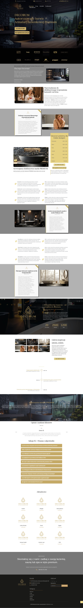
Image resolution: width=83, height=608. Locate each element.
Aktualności (32, 7)
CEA (60, 542)
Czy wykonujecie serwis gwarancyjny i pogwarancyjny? (35, 478)
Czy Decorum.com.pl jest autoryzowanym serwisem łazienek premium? (39, 445)
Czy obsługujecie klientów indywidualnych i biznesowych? (36, 469)
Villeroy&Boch (59, 508)
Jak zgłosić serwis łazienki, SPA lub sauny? (32, 482)
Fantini (23, 508)
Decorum (31, 6)
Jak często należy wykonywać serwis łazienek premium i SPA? (37, 461)
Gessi (41, 525)
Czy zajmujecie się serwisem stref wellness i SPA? (34, 457)
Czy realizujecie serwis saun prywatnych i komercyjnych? (36, 453)
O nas (36, 6)
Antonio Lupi (41, 542)
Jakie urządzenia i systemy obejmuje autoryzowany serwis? (36, 449)
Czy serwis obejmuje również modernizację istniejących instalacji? (38, 474)
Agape (59, 525)
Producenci (48, 6)
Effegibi (41, 508)
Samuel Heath (23, 542)
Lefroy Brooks (23, 525)
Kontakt (42, 6)
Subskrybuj (64, 585)
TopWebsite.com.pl (49, 604)
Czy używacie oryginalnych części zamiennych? (33, 465)
